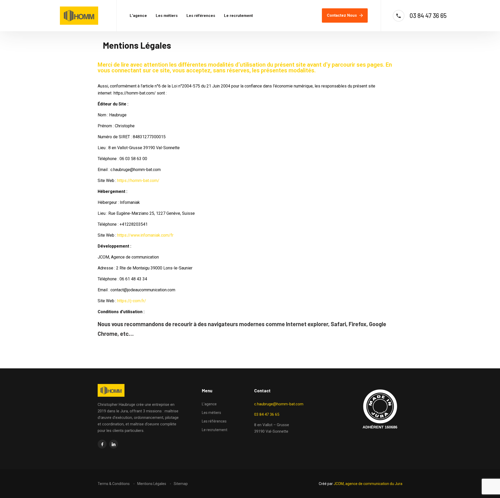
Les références (200, 15)
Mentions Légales (151, 484)
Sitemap (181, 484)
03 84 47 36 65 (266, 414)
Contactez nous (342, 15)
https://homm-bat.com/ (138, 180)
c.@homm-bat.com (278, 404)
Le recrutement (238, 15)
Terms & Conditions (114, 484)
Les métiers (167, 15)
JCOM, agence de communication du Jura (368, 484)
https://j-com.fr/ (131, 300)
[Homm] (79, 16)
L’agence (138, 15)
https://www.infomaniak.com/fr (145, 235)
